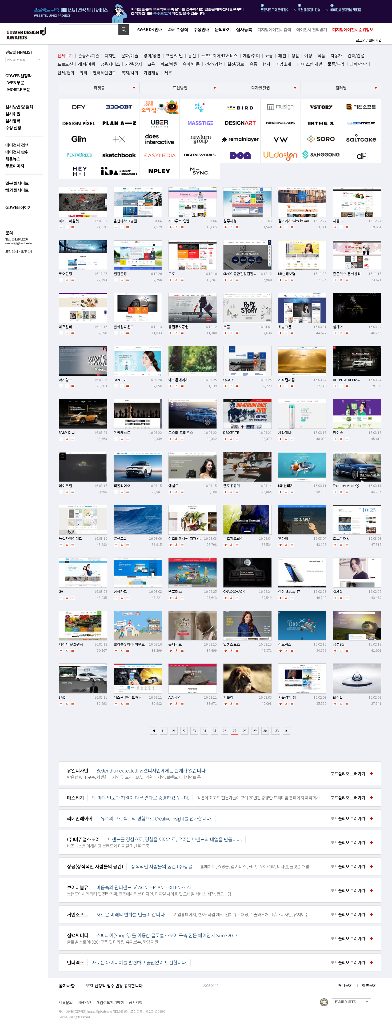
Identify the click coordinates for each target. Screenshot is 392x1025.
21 (173, 731)
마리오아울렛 (69, 221)
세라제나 (284, 432)
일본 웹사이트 (17, 183)
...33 (276, 731)
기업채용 (151, 72)
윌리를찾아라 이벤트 (129, 644)
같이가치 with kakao (293, 221)
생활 (295, 55)
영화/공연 (152, 55)
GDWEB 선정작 (18, 76)
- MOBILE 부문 (17, 90)
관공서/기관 (88, 55)
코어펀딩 (65, 273)
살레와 (338, 327)
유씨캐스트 (122, 432)
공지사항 (135, 1002)
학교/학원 (169, 64)
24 (204, 731)
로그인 (360, 40)
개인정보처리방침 (110, 1002)
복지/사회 (129, 72)
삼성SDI (339, 644)
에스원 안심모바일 (128, 697)
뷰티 (83, 72)
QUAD (228, 380)
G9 (61, 591)
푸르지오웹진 (233, 538)
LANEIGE (120, 380)
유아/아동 (191, 64)
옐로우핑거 (231, 485)
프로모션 (65, 64)
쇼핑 (269, 55)
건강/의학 (213, 64)
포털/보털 (174, 55)
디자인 (110, 55)
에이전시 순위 (17, 152)
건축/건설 (356, 55)
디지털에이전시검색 (274, 29)
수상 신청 (13, 128)
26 (224, 731)
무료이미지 (14, 166)
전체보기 (65, 55)
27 (234, 731)
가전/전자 (133, 64)
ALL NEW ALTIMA (346, 380)
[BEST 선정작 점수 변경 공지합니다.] (143, 991)
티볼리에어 (122, 485)
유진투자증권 (178, 327)
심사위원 (12, 114)
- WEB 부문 (14, 83)
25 (214, 731)
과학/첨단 (358, 64)
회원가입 (375, 40)
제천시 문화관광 (71, 644)
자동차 (336, 55)
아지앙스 (65, 380)
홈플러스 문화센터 (347, 273)
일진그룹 (120, 538)
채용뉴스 (12, 159)
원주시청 (230, 221)
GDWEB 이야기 (18, 208)
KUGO (337, 591)
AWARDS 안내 (149, 29)
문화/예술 (129, 55)
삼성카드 (120, 591)
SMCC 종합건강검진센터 (241, 273)
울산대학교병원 (125, 221)
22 (184, 731)
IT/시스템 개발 (309, 64)
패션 (282, 55)
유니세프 (175, 644)
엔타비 (283, 538)
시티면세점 (286, 380)
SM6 (62, 697)
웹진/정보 (235, 64)
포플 (226, 327)
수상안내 (201, 29)
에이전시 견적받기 (311, 29)
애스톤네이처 (178, 380)
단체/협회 (65, 72)
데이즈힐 (65, 485)
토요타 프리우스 (180, 432)
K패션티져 (286, 485)
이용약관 (84, 1002)
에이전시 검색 (17, 145)
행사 (266, 64)
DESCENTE (231, 432)
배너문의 (345, 985)
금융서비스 (110, 64)
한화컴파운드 (124, 327)
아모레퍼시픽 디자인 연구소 (189, 538)
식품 (321, 55)
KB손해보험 (286, 273)
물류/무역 (336, 64)
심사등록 (244, 29)
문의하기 (223, 29)
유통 (253, 64)
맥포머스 (175, 591)
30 (265, 731)
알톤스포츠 (231, 644)
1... (164, 731)
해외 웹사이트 (17, 190)
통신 (192, 55)
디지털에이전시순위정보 (352, 29)
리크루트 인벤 (179, 221)
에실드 (173, 485)
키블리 (228, 697)
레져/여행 (86, 64)
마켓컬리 (65, 327)
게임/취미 (251, 55)
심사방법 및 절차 (19, 107)
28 (244, 731)
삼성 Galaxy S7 (289, 591)
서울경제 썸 (287, 697)
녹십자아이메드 (70, 538)
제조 (168, 72)
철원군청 (120, 273)
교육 (151, 64)
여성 (308, 55)
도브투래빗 (341, 538)
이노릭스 (284, 644)
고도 (171, 273)
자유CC (338, 221)
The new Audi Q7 (346, 485)
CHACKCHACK (233, 591)
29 (255, 731)
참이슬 (338, 432)
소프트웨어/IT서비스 (219, 55)
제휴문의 (369, 985)
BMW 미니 (67, 432)
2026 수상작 (178, 29)
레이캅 (338, 697)
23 (194, 731)
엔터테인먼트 (104, 72)
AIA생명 (174, 697)
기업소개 (283, 64)
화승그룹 (284, 327)
